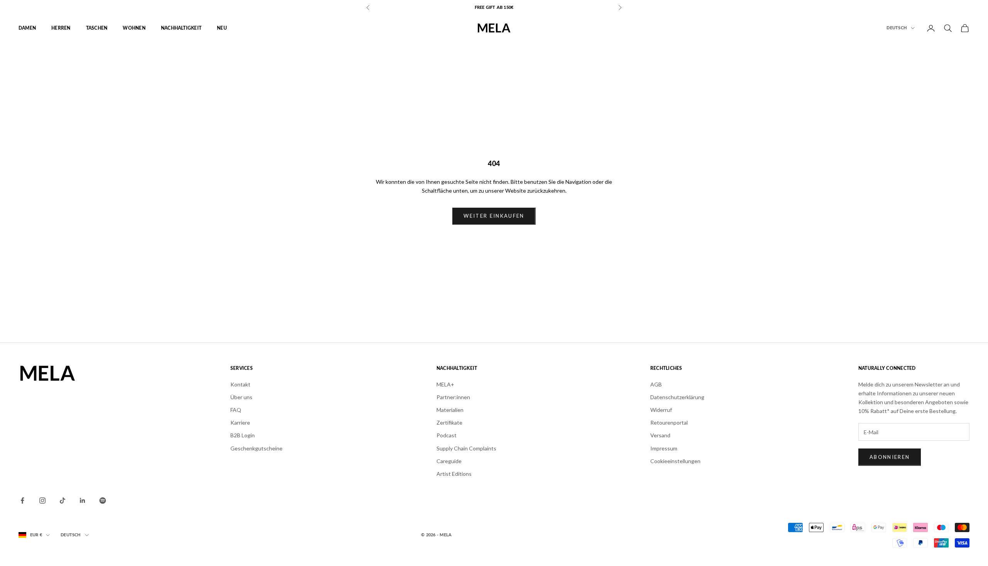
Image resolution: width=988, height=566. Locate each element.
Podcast (446, 435)
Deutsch (896, 28)
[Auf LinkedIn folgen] (82, 500)
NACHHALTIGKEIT (181, 28)
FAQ (235, 409)
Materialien (450, 409)
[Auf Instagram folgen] (42, 500)
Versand (660, 435)
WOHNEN (134, 28)
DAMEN (27, 28)
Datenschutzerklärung (677, 397)
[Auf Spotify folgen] (103, 500)
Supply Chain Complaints (466, 448)
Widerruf (661, 409)
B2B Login (242, 435)
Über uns (241, 397)
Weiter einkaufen (494, 216)
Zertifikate (449, 422)
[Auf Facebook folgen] (22, 500)
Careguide (449, 461)
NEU (222, 28)
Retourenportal (669, 422)
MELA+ (445, 384)
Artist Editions (454, 473)
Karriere (240, 422)
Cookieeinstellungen (675, 461)
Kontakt (240, 384)
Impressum (663, 448)
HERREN (60, 28)
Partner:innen (453, 397)
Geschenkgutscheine (256, 448)
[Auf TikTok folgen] (62, 500)
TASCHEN (97, 28)
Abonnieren (890, 457)
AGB (656, 384)
